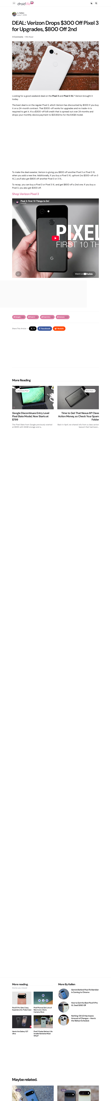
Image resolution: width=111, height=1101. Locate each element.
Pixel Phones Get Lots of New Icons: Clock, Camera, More (43, 1010)
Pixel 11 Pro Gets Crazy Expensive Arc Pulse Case (21, 1009)
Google (19, 317)
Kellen (21, 13)
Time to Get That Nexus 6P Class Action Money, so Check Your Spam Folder (78, 416)
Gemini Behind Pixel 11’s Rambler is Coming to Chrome (85, 991)
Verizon (63, 317)
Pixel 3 (33, 317)
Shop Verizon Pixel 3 (25, 194)
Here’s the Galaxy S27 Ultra (20, 1032)
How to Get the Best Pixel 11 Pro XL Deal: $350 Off (84, 1004)
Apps (18, 1090)
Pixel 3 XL (48, 317)
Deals (63, 1090)
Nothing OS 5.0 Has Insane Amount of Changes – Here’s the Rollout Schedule (83, 1018)
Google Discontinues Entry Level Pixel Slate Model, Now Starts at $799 (30, 416)
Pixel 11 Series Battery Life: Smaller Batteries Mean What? (43, 1033)
